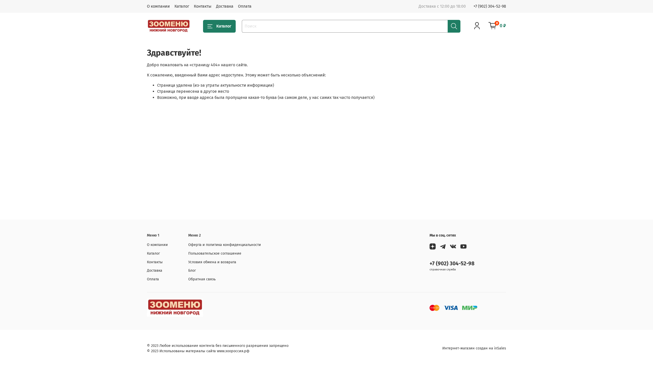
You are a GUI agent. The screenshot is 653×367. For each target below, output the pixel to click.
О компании (158, 6)
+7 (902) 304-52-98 (489, 6)
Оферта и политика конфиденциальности (224, 245)
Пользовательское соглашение (214, 253)
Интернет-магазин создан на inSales (474, 348)
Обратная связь (202, 279)
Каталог (181, 6)
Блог (192, 270)
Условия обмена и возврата (212, 262)
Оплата (245, 6)
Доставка (224, 6)
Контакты (202, 6)
